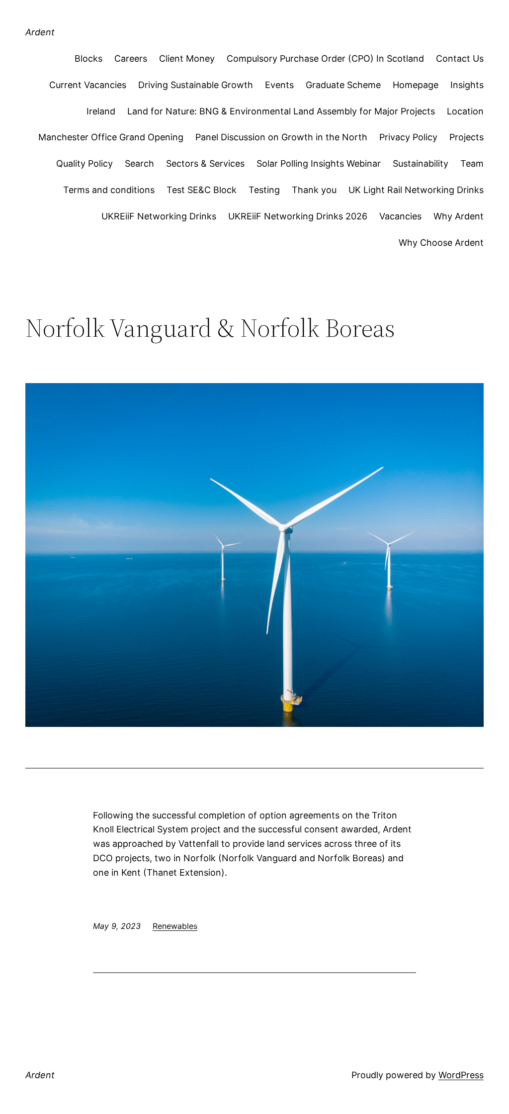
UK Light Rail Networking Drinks (416, 190)
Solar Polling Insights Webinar (318, 163)
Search (139, 163)
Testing (264, 190)
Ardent (40, 32)
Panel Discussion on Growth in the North (281, 137)
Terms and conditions (109, 190)
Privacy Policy (408, 137)
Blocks (88, 58)
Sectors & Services (205, 163)
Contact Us (460, 58)
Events (279, 85)
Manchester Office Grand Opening (110, 137)
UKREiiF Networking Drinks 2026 (297, 216)
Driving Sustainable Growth (195, 85)
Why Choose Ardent (441, 242)
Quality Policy (84, 163)
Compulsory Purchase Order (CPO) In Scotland (325, 58)
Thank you (314, 190)
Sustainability (420, 163)
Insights (467, 85)
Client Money (187, 58)
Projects (466, 137)
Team (472, 163)
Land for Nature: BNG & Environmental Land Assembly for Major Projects (281, 111)
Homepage (415, 85)
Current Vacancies (87, 85)
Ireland (100, 111)
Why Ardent (458, 216)
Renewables (175, 926)
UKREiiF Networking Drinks (158, 216)
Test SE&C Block (202, 190)
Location (465, 111)
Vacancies (400, 216)
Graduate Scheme (343, 85)
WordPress (461, 1075)
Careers (130, 58)
